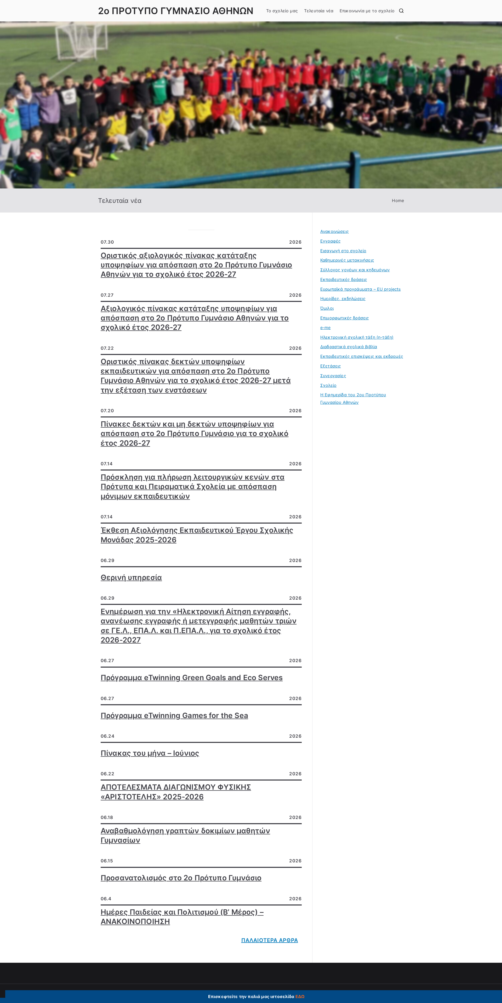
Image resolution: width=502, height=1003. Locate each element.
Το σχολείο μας (282, 10)
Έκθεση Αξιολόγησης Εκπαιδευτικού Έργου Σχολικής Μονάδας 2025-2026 (197, 535)
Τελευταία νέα (318, 10)
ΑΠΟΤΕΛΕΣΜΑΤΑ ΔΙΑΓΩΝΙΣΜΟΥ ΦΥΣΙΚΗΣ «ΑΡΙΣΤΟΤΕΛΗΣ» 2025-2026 (176, 792)
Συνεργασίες (333, 375)
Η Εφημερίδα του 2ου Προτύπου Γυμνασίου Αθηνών (353, 398)
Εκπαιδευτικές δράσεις (343, 279)
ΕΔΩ (299, 996)
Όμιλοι (327, 308)
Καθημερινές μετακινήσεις (347, 260)
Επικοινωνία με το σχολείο (367, 10)
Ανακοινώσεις (334, 231)
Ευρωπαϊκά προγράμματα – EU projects (360, 289)
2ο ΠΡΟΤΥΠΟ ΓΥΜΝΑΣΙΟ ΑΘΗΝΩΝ (175, 10)
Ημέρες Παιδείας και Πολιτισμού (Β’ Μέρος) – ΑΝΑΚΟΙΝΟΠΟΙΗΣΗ (182, 917)
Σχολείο (328, 385)
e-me (325, 327)
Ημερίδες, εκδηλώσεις (343, 298)
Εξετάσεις (330, 366)
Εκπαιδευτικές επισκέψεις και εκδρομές (361, 356)
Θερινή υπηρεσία (131, 577)
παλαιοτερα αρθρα (269, 940)
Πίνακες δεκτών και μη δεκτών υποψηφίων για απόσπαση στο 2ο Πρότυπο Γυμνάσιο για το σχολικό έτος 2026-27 (195, 434)
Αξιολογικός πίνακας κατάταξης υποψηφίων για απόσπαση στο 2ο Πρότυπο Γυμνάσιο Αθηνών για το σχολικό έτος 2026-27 (195, 318)
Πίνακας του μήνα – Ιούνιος (150, 753)
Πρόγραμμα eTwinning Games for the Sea (174, 715)
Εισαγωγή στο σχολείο (343, 250)
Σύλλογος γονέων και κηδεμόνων (355, 269)
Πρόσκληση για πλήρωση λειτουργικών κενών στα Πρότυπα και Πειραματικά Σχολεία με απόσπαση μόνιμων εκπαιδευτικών (192, 487)
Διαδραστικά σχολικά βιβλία (348, 346)
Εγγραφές (330, 241)
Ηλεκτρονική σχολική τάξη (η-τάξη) (356, 337)
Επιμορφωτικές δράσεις (344, 317)
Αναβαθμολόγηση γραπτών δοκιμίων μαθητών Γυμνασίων (185, 835)
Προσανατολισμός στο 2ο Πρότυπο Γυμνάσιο (181, 877)
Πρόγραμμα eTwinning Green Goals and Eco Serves (192, 677)
